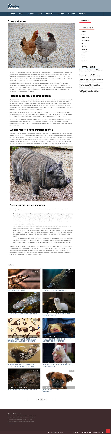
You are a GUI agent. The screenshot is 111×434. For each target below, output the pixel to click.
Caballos (71, 14)
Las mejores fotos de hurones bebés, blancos (56, 315)
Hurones (71, 294)
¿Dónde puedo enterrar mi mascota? (54, 391)
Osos (83, 55)
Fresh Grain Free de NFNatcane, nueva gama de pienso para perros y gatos (90, 75)
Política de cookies (98, 432)
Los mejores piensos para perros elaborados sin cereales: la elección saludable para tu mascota (89, 85)
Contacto (82, 14)
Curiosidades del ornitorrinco (22, 314)
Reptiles (49, 14)
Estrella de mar (86, 40)
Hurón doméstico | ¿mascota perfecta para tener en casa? (21, 365)
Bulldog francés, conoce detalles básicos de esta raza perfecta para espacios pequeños (91, 91)
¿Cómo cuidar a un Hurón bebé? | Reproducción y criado (57, 340)
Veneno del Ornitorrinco (54, 290)
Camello (84, 34)
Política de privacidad (86, 432)
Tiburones (84, 60)
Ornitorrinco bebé (16, 290)
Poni (83, 58)
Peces (40, 14)
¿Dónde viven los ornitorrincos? (23, 390)
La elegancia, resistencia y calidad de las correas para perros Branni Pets (91, 70)
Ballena (84, 31)
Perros (12, 14)
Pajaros (31, 14)
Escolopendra (85, 37)
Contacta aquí (11, 423)
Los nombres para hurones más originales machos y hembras (22, 340)
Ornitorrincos (34, 271)
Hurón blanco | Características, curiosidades (57, 365)
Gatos (21, 14)
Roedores (60, 14)
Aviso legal (77, 432)
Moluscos (84, 49)
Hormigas (84, 43)
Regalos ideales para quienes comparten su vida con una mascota (91, 80)
